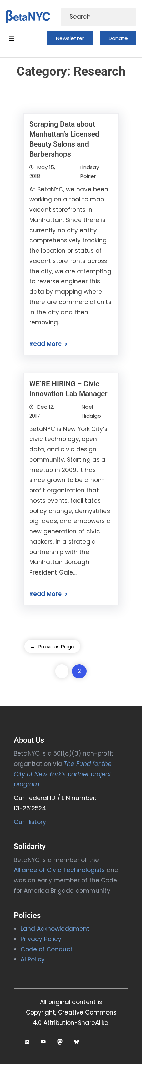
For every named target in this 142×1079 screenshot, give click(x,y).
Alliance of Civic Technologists (59, 870)
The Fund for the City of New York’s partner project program (63, 774)
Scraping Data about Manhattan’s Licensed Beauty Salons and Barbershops (64, 139)
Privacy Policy (41, 939)
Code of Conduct (47, 949)
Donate (118, 38)
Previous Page (52, 646)
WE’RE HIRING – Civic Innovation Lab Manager (68, 389)
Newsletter (70, 38)
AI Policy (33, 959)
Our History (30, 822)
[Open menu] (12, 38)
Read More (45, 344)
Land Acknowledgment (55, 929)
